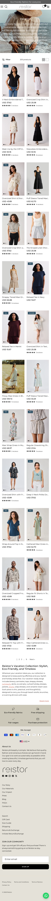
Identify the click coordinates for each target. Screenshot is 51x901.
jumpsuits (6, 684)
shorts (11, 687)
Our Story (6, 785)
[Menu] (2, 7)
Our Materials (8, 788)
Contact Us (6, 806)
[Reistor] (25, 6)
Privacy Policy (6, 882)
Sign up (25, 867)
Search (5, 816)
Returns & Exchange (10, 830)
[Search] (6, 7)
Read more (44, 701)
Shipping (6, 826)
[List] (47, 59)
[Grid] (43, 59)
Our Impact (7, 792)
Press (4, 796)
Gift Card (6, 819)
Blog (4, 799)
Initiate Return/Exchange (13, 834)
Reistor (9, 892)
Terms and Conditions (21, 882)
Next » (32, 659)
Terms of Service (37, 882)
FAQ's (4, 803)
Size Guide (6, 823)
